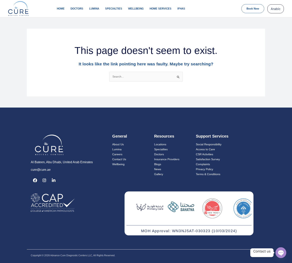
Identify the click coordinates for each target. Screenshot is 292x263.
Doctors (77, 8)
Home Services (160, 8)
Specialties (113, 8)
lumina (94, 8)
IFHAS (181, 8)
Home (61, 8)
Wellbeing (136, 8)
